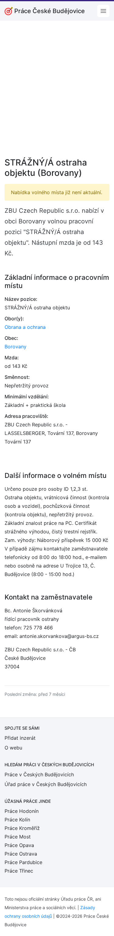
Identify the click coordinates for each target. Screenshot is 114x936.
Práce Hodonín (22, 811)
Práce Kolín (17, 820)
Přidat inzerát (20, 738)
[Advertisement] (57, 93)
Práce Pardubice (23, 862)
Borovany (15, 346)
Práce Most (18, 837)
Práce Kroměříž (22, 828)
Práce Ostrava (21, 854)
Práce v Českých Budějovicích (39, 774)
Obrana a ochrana (25, 327)
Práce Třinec (19, 871)
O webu (13, 748)
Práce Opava (19, 845)
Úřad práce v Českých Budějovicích (46, 784)
